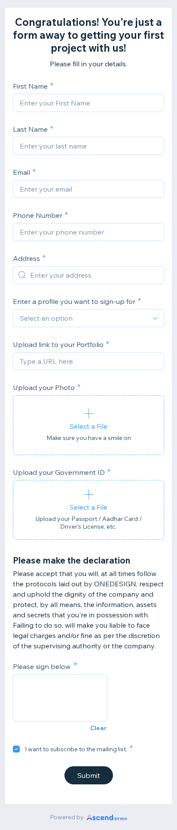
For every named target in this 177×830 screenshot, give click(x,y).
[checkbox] (16, 749)
